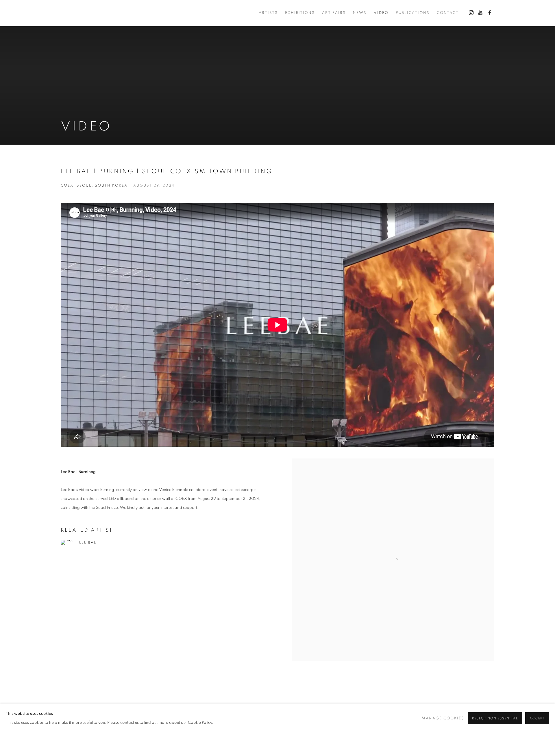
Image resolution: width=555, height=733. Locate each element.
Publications (413, 13)
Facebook (489, 13)
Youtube (480, 13)
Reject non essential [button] (495, 718)
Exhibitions (300, 13)
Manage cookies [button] (443, 718)
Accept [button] (537, 718)
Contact (448, 13)
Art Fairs (334, 13)
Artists (268, 13)
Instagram (471, 13)
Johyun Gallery (90, 13)
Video (381, 13)
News (360, 13)
